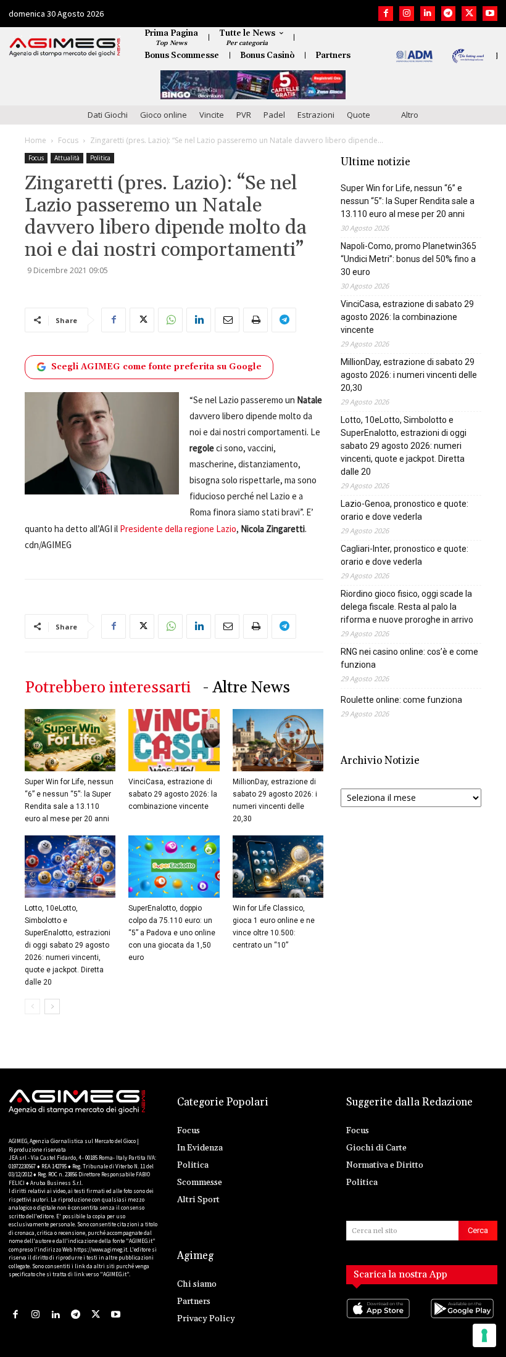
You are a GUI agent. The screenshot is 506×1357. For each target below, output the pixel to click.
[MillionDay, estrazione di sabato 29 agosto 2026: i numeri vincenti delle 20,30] (278, 740)
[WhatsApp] (170, 320)
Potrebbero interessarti (108, 687)
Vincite (211, 114)
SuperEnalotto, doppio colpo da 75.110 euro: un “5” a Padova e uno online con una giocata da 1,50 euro (171, 933)
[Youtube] (490, 13)
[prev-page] (32, 1006)
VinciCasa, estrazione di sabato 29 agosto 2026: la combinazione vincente (172, 794)
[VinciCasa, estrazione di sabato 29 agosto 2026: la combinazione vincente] (173, 740)
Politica (100, 158)
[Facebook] (385, 13)
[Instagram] (406, 13)
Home (35, 140)
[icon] (379, 1320)
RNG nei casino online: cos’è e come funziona (409, 658)
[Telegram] (448, 13)
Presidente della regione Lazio (178, 529)
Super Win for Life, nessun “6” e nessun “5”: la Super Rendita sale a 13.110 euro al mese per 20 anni (408, 201)
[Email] (227, 320)
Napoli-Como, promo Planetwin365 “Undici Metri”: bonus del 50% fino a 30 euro (408, 259)
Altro (409, 114)
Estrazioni (315, 114)
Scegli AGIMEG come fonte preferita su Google (156, 366)
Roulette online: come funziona (401, 700)
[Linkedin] (427, 13)
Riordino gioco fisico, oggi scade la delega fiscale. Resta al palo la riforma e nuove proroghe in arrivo (407, 607)
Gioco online (163, 114)
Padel (274, 114)
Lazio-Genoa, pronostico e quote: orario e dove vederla (404, 510)
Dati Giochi (108, 114)
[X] (469, 13)
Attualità (67, 158)
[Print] (255, 320)
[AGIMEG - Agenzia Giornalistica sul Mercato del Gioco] (65, 47)
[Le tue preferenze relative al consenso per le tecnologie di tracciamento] (484, 1335)
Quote (358, 114)
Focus (68, 140)
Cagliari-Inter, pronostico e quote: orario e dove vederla (404, 555)
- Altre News (246, 687)
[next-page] (52, 1006)
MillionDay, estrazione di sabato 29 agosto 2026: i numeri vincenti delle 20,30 (409, 375)
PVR (243, 114)
